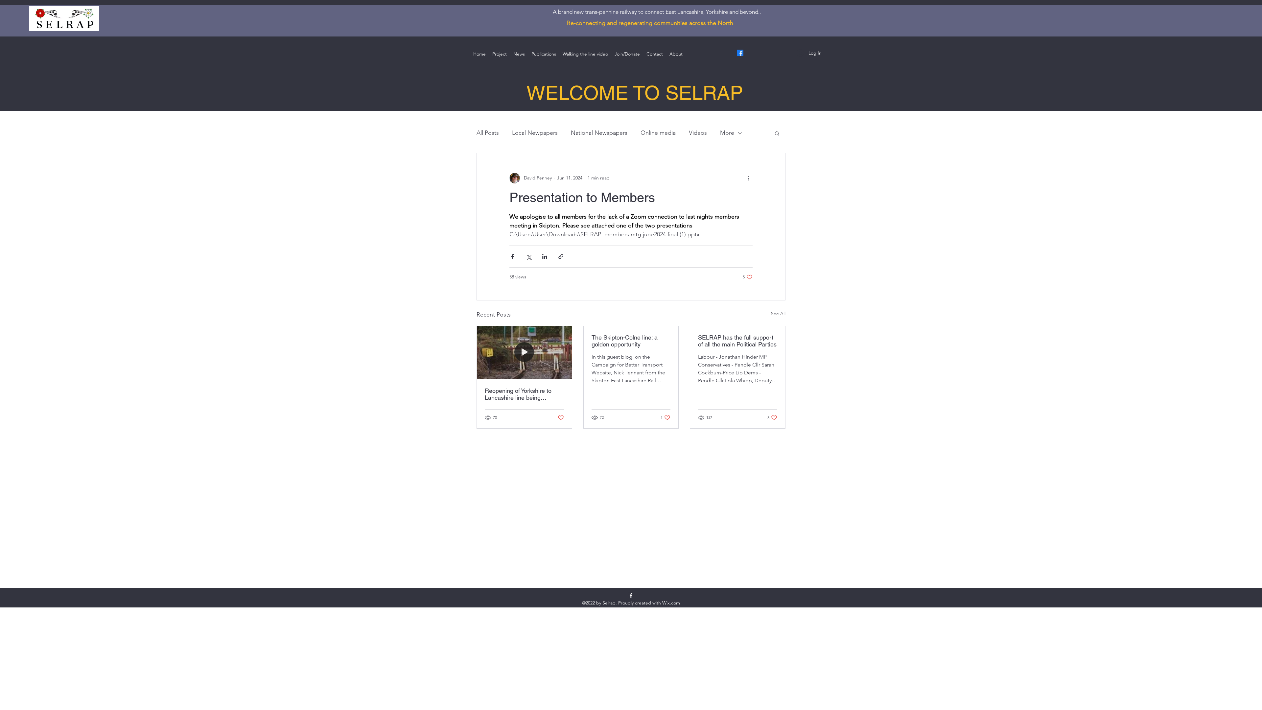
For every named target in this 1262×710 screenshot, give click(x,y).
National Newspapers (599, 132)
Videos (698, 132)
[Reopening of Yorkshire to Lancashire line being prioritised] (524, 352)
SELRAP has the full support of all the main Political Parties (737, 341)
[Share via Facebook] (512, 256)
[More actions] (749, 178)
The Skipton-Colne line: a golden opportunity (625, 341)
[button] (777, 133)
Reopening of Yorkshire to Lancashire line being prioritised (518, 394)
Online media (658, 132)
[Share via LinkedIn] (545, 256)
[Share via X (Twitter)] (529, 256)
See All (778, 314)
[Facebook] (740, 53)
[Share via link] (561, 256)
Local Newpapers (535, 132)
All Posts (488, 132)
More (727, 132)
